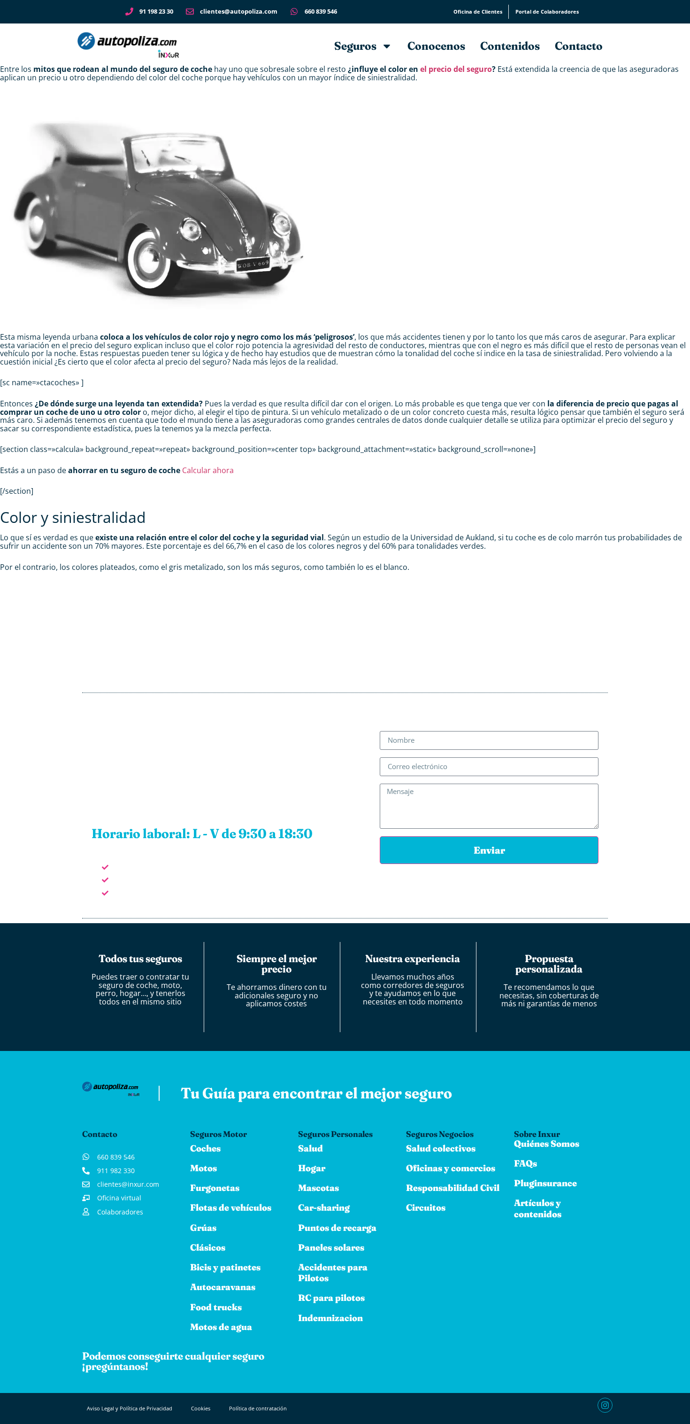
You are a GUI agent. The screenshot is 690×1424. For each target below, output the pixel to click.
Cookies (200, 1408)
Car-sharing (324, 1207)
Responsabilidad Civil (452, 1187)
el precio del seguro (456, 69)
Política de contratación (258, 1408)
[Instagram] (605, 1405)
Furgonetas (214, 1187)
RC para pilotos (331, 1297)
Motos (203, 1168)
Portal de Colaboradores (547, 11)
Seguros (355, 46)
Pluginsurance (545, 1183)
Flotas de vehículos (230, 1207)
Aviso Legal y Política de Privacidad (129, 1408)
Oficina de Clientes (477, 11)
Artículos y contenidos (537, 1208)
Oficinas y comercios (450, 1168)
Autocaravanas (222, 1286)
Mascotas (318, 1187)
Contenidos (510, 46)
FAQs (525, 1163)
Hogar (311, 1168)
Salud (310, 1148)
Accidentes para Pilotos (333, 1272)
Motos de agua (221, 1326)
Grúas (203, 1227)
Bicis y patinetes (225, 1267)
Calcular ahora (208, 470)
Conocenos (436, 46)
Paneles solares (331, 1247)
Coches (205, 1148)
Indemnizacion (330, 1317)
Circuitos (425, 1207)
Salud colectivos (440, 1148)
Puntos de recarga (337, 1227)
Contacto (579, 46)
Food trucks (216, 1307)
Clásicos (207, 1247)
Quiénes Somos (546, 1143)
